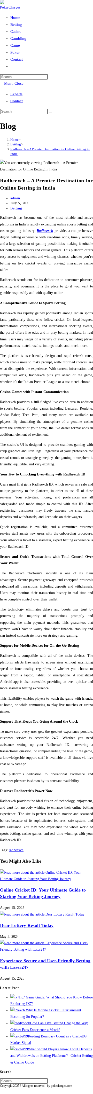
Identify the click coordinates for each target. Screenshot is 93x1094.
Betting (16, 208)
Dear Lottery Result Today (26, 925)
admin (15, 198)
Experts (16, 94)
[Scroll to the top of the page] (1, 1090)
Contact (16, 101)
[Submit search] (50, 112)
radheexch (16, 850)
